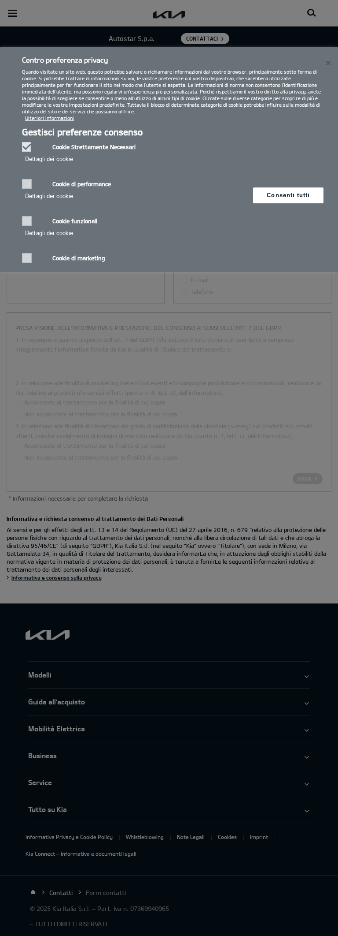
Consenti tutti (288, 195)
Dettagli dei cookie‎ (49, 159)
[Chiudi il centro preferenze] (328, 63)
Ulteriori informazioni (49, 118)
